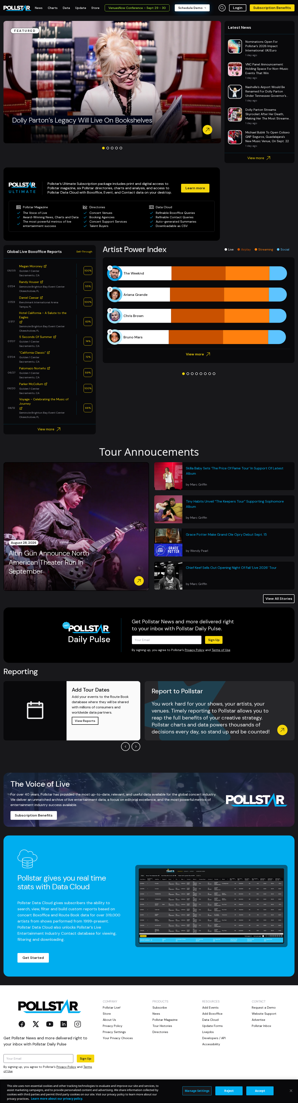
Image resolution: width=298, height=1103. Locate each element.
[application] (198, 305)
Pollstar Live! (111, 1007)
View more (255, 158)
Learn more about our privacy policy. (57, 1098)
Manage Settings (197, 1091)
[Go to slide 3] (112, 148)
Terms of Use (221, 650)
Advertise (258, 1020)
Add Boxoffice (212, 1014)
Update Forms (212, 1026)
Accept (260, 1091)
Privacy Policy (194, 650)
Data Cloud (210, 1020)
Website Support (264, 1014)
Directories (160, 1032)
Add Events (210, 1007)
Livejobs (208, 1032)
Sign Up (213, 640)
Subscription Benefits (272, 7)
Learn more (195, 188)
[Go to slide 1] (103, 148)
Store (107, 1014)
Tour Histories (162, 1026)
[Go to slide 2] (107, 148)
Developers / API (214, 1038)
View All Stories (278, 598)
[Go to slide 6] (205, 373)
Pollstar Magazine (165, 1020)
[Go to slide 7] (209, 373)
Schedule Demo (190, 8)
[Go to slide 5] (121, 148)
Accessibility (211, 1044)
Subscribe (159, 1007)
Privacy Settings (114, 1032)
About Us (109, 1020)
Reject (229, 1091)
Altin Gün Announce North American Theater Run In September (49, 562)
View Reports (85, 721)
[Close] (291, 1090)
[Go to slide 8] (214, 373)
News (156, 1014)
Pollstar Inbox (261, 1026)
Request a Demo (264, 1007)
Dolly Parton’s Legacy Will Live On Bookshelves (82, 120)
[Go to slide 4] (116, 148)
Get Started (33, 957)
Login (237, 7)
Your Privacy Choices (118, 1038)
